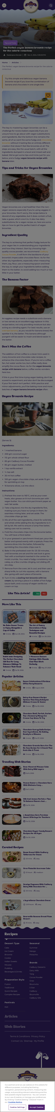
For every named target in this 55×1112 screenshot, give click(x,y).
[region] (27, 1096)
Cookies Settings (17, 1107)
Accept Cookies (36, 1107)
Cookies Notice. (15, 1102)
